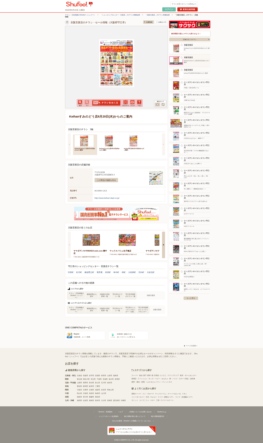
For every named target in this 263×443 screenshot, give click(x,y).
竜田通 (99, 272)
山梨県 (79, 383)
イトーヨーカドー (138, 397)
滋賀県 (97, 390)
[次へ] (163, 144)
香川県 (85, 397)
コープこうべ (144, 400)
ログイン (169, 9)
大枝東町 (132, 272)
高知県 (97, 397)
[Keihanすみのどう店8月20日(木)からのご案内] (85, 140)
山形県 (109, 376)
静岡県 (85, 386)
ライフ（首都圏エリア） (184, 397)
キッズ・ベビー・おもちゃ (158, 379)
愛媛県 (91, 397)
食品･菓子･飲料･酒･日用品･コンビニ (152, 375)
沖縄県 (123, 400)
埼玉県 (93, 379)
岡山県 (79, 393)
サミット (135, 400)
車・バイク (173, 379)
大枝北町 (151, 272)
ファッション (142, 379)
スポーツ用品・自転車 (187, 379)
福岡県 (79, 400)
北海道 (79, 376)
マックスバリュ (161, 394)
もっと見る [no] (191, 298)
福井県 (109, 383)
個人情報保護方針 (157, 416)
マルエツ (153, 397)
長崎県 (91, 400)
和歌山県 (110, 390)
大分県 (103, 400)
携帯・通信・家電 (138, 382)
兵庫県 (85, 390)
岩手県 (91, 376)
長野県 (85, 383)
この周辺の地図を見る (106, 180)
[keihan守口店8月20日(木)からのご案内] (134, 140)
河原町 (71, 272)
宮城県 (97, 376)
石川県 (103, 383)
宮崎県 (109, 400)
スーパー (135, 375)
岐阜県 (91, 386)
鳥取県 (91, 393)
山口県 (103, 393)
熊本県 (97, 400)
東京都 (79, 379)
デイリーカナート (167, 400)
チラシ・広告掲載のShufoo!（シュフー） (80, 15)
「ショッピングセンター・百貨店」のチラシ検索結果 (120, 15)
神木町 (116, 272)
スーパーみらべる (174, 394)
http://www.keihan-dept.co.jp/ (107, 198)
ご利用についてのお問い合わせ (140, 412)
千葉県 (99, 379)
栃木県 (111, 379)
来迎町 (108, 272)
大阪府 (79, 390)
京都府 (91, 390)
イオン (184, 394)
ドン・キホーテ (148, 394)
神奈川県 (86, 379)
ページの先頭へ (190, 346)
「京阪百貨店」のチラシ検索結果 (157, 15)
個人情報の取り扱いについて (134, 416)
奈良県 (103, 390)
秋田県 (103, 376)
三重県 (97, 386)
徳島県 (79, 397)
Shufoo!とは (161, 412)
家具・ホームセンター (188, 375)
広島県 (85, 393)
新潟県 (91, 383)
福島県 (115, 376)
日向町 (141, 272)
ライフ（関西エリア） (166, 397)
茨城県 (105, 379)
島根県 (97, 393)
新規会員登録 (187, 9)
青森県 (85, 376)
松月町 (79, 272)
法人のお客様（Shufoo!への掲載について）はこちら (131, 421)
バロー (152, 400)
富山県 (97, 383)
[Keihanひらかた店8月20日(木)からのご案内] (110, 140)
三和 (157, 400)
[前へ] (69, 144)
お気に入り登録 (181, 45)
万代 (147, 397)
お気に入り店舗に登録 (161, 22)
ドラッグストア (173, 375)
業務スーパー (136, 394)
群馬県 (117, 379)
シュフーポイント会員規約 (108, 416)
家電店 (134, 379)
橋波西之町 (89, 272)
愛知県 (79, 386)
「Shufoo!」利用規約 (104, 412)
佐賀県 (85, 400)
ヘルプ (120, 412)
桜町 (124, 272)
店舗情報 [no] (148, 22)
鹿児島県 (116, 400)
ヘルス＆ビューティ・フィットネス (159, 382)
